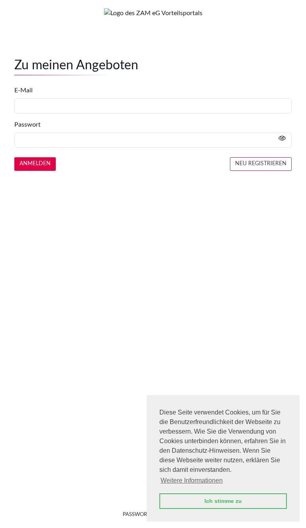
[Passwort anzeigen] (282, 138)
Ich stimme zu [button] (223, 501)
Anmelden (35, 163)
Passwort (27, 124)
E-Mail (23, 90)
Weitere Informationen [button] (192, 480)
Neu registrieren (260, 163)
